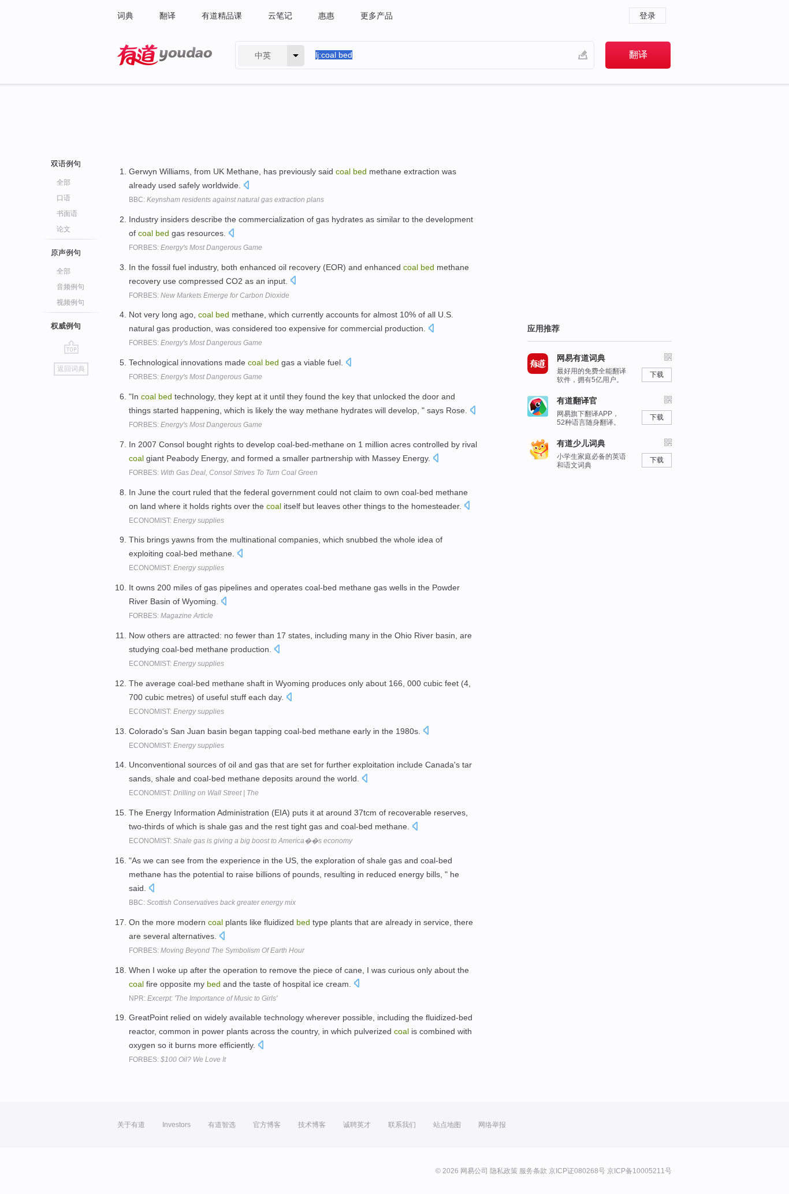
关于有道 (131, 1125)
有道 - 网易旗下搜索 (164, 55)
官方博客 (267, 1125)
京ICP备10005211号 (639, 1171)
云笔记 (280, 15)
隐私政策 (504, 1171)
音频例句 (70, 287)
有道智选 (222, 1125)
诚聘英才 (357, 1125)
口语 (63, 198)
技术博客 (312, 1125)
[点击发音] (246, 186)
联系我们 (402, 1125)
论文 (63, 229)
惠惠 (326, 15)
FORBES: (195, 248)
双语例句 (66, 163)
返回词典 (71, 369)
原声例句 (66, 252)
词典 (125, 15)
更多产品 (376, 15)
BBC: (226, 200)
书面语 (67, 213)
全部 (63, 182)
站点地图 (447, 1125)
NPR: (203, 998)
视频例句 (70, 302)
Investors (176, 1125)
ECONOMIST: (176, 520)
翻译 (167, 15)
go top (71, 347)
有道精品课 (222, 15)
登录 (647, 15)
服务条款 (533, 1171)
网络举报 (492, 1125)
